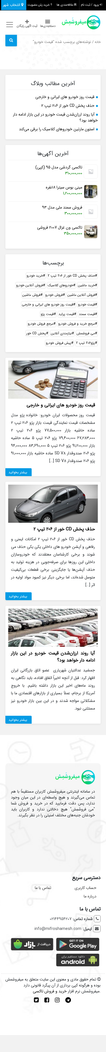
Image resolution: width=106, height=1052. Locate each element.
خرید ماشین (86, 285)
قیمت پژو (47, 314)
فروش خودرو (54, 295)
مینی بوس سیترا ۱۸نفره (64, 187)
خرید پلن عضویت (39, 5)
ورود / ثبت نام (90, 5)
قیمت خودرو (86, 304)
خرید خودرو (35, 275)
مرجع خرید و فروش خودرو (76, 323)
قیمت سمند (87, 314)
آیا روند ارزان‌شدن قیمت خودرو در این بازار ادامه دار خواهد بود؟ (55, 117)
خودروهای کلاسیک (60, 285)
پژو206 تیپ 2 (85, 343)
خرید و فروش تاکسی (50, 991)
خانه (98, 42)
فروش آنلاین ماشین (81, 295)
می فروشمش (86, 333)
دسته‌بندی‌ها (47, 26)
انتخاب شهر (12, 5)
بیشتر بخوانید (17, 472)
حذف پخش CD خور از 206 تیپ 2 (67, 106)
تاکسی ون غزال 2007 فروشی (59, 228)
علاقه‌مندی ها (65, 5)
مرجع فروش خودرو (40, 323)
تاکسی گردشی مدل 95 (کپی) (58, 167)
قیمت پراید (66, 314)
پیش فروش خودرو (58, 343)
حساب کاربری (85, 888)
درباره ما (90, 896)
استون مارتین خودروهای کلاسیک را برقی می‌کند (56, 129)
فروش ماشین (31, 295)
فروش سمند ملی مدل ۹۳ (62, 208)
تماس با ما (43, 888)
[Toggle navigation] (9, 25)
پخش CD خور (36, 333)
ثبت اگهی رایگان (27, 26)
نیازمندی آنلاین (61, 333)
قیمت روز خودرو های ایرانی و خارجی (64, 97)
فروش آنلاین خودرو (29, 285)
